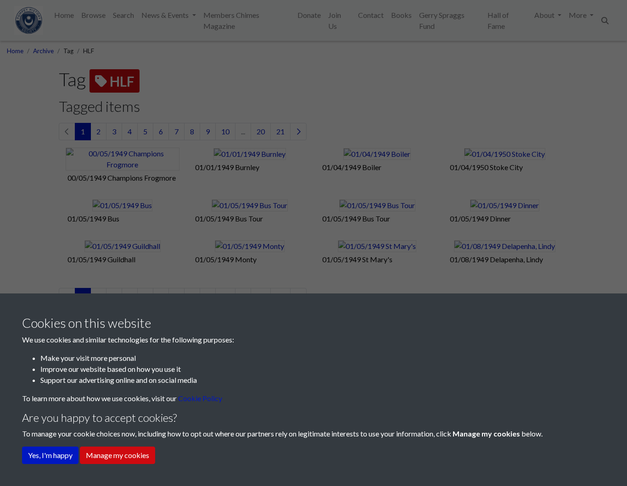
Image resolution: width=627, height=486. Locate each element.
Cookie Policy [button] (200, 398)
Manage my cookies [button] (117, 455)
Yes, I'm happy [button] (50, 455)
